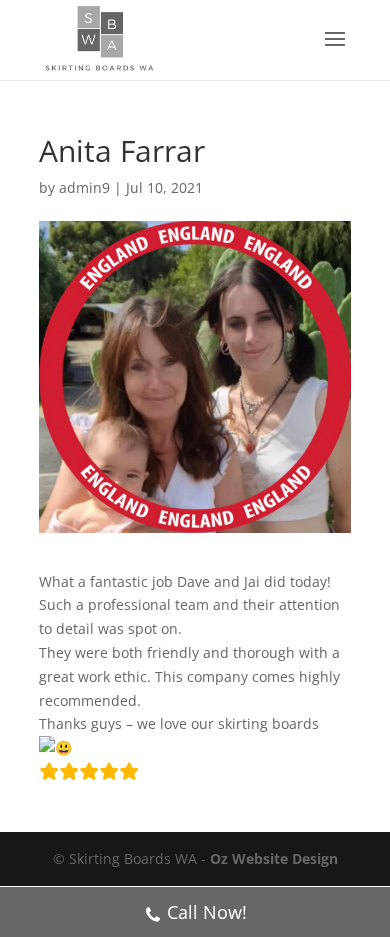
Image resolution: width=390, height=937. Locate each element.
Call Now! (207, 912)
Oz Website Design (274, 858)
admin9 (84, 187)
